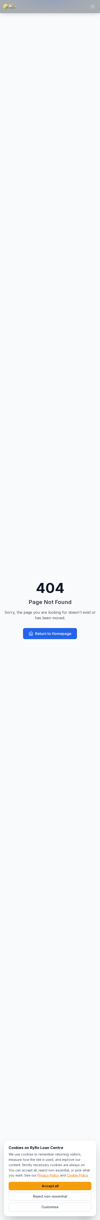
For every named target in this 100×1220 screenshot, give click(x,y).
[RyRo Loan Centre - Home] (9, 6)
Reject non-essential (50, 1196)
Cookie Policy (77, 1175)
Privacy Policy (48, 1175)
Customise (50, 1207)
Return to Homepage (53, 633)
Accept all (50, 1186)
